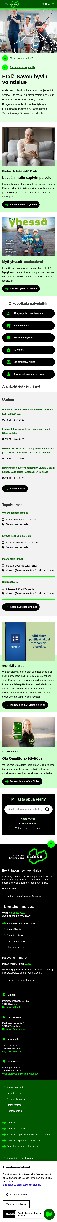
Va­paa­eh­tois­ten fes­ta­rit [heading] (15, 513)
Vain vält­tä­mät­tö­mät (16, 1204)
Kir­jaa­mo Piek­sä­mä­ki (13, 1051)
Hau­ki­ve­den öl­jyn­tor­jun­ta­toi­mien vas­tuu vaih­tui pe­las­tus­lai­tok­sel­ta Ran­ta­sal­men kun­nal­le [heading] (28, 470)
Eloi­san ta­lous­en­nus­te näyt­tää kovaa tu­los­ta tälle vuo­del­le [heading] (26, 431)
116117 (29, 964)
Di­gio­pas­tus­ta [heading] (10, 582)
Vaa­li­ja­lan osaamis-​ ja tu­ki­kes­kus (20, 1073)
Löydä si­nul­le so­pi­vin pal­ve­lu (26, 178)
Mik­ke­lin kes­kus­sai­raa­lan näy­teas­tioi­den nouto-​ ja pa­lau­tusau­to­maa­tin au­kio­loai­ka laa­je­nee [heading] (28, 450)
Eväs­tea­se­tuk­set (18, 1194)
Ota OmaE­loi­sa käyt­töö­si (23, 758)
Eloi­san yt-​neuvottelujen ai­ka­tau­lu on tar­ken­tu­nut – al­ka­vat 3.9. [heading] (28, 411)
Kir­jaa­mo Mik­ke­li (11, 1007)
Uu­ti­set (6, 420)
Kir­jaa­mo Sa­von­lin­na (13, 1029)
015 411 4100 (18, 913)
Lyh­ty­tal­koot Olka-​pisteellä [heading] (16, 536)
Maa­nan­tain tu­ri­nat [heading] (12, 559)
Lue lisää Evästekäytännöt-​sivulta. (22, 1185)
